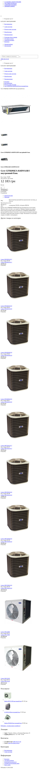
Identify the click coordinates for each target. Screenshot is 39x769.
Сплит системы (8, 751)
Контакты (6, 41)
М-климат (6, 81)
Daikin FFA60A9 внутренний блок (13, 723)
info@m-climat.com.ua (13, 743)
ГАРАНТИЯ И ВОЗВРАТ (10, 4)
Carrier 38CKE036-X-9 (6, 306)
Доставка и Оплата (9, 760)
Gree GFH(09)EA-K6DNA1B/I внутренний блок (16, 86)
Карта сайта (7, 765)
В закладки (3, 191)
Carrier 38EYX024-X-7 (6, 445)
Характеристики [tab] (8, 195)
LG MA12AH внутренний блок (12, 712)
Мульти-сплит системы (10, 84)
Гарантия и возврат (9, 40)
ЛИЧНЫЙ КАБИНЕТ (9, 6)
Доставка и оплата (9, 38)
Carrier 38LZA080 (5, 632)
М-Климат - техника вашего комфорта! (10, 725)
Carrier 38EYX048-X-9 (6, 538)
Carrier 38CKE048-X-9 (6, 352)
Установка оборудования (10, 37)
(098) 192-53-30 (5, 59)
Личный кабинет (8, 44)
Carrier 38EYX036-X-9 (6, 492)
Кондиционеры (8, 83)
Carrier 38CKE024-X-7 (6, 259)
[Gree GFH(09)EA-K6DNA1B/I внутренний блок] (16, 129)
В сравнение (4, 193)
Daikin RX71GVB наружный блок (13, 701)
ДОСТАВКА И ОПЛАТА (10, 3)
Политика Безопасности (10, 762)
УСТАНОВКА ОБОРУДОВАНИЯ (12, 2)
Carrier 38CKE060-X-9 (6, 399)
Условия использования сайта (11, 763)
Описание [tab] (6, 197)
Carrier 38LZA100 (5, 678)
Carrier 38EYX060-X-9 (6, 585)
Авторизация (7, 45)
